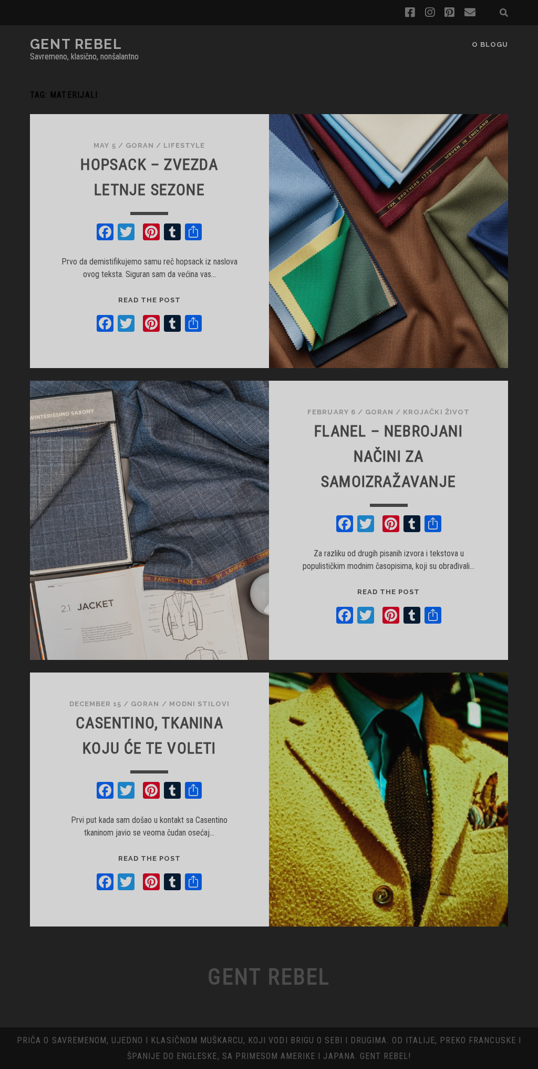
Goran (140, 145)
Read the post (149, 300)
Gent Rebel (76, 44)
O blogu (490, 44)
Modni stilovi (199, 704)
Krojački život (436, 412)
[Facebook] (105, 233)
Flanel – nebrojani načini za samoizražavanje (388, 456)
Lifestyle (184, 145)
